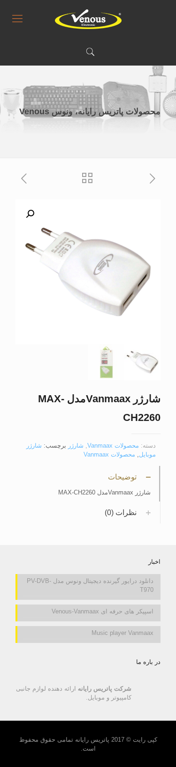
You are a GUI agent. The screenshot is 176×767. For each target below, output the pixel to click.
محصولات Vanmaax (113, 445)
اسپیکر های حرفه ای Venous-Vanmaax (102, 611)
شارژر (76, 445)
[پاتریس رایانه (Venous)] (88, 19)
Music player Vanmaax (122, 632)
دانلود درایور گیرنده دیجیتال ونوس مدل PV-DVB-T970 (90, 585)
